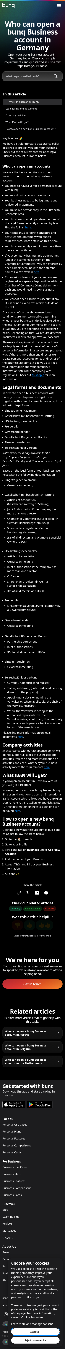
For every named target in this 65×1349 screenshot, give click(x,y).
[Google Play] (39, 1104)
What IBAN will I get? (17, 122)
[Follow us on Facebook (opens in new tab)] (46, 892)
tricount (7, 1237)
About (6, 1280)
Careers (7, 1259)
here (28, 227)
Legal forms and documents (21, 108)
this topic (38, 375)
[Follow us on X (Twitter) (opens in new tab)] (28, 892)
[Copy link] (19, 892)
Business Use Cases (14, 1167)
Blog (5, 1209)
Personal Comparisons (16, 1145)
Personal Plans (11, 1131)
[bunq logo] (8, 5)
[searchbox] (26, 76)
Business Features (13, 1181)
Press (5, 1252)
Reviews (7, 1223)
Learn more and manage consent (32, 1324)
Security (7, 1266)
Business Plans (11, 1174)
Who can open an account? (23, 101)
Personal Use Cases (14, 1124)
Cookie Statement (32, 1317)
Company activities (16, 115)
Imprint (6, 1297)
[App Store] (13, 1104)
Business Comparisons (16, 1188)
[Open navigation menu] (59, 5)
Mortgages (9, 1230)
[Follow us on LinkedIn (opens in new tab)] (37, 892)
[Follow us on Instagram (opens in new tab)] (5, 1314)
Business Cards (12, 1195)
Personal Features (13, 1138)
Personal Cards (11, 1152)
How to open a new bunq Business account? (30, 129)
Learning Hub (11, 1216)
